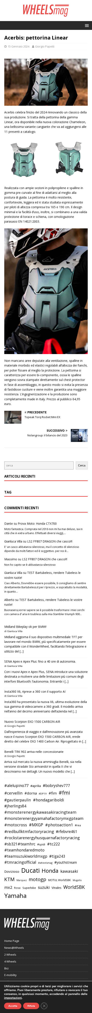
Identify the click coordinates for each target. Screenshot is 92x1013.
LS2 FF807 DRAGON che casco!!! (49, 541)
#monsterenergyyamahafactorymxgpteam (43, 818)
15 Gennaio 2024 (18, 46)
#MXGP (36, 825)
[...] (22, 651)
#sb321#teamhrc (19, 843)
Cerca (81, 465)
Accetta (12, 1006)
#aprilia (35, 786)
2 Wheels (10, 954)
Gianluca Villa (13, 541)
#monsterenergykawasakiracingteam (40, 812)
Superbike (29, 888)
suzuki (44, 887)
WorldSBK (74, 887)
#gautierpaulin (17, 800)
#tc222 (53, 843)
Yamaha (15, 895)
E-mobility (10, 975)
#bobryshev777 (56, 785)
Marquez (21, 880)
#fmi (64, 792)
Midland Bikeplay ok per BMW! (25, 627)
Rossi (17, 888)
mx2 (8, 887)
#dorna (30, 793)
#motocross (15, 824)
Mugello (77, 880)
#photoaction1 (59, 824)
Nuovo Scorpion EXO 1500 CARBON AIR (32, 722)
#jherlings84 (15, 806)
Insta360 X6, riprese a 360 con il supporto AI (34, 691)
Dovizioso (11, 871)
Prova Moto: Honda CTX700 (37, 523)
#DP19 (43, 793)
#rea (78, 825)
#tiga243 (57, 856)
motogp (37, 879)
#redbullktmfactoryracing (29, 831)
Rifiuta (31, 1006)
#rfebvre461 (66, 831)
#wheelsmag (45, 862)
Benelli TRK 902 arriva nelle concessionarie (34, 752)
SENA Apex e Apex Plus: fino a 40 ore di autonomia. (40, 661)
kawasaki (69, 871)
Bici (6, 968)
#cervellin (13, 793)
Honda (50, 870)
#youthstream (65, 862)
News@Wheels (14, 948)
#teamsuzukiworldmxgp (25, 856)
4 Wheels (10, 961)
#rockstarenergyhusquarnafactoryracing (42, 837)
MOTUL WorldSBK (59, 880)
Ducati (30, 870)
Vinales (56, 887)
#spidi (41, 844)
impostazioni (13, 998)
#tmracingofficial (20, 862)
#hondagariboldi (48, 799)
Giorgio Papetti (44, 46)
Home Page (11, 941)
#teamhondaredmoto (24, 850)
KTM (9, 879)
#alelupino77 (16, 785)
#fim (53, 793)
